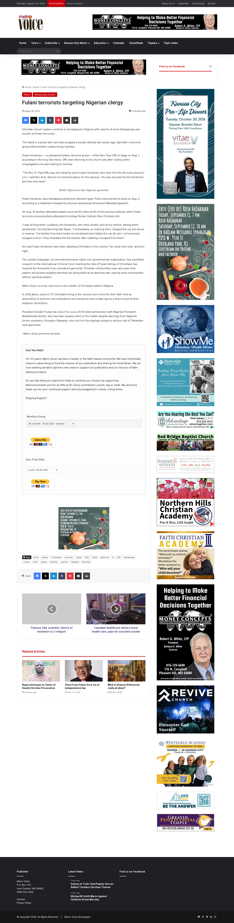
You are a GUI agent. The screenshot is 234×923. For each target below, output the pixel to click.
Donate (211, 3)
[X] (33, 120)
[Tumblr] (50, 120)
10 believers (44, 298)
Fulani (94, 557)
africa (35, 557)
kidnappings (129, 557)
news (35, 562)
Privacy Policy (24, 902)
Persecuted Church (45, 94)
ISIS (118, 557)
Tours (34, 43)
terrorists (86, 562)
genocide (105, 557)
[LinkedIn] (42, 120)
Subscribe (183, 3)
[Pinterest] (58, 120)
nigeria (44, 562)
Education (100, 43)
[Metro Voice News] (30, 22)
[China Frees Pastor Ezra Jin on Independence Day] (84, 670)
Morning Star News (49, 159)
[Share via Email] (66, 120)
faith (87, 557)
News (36, 87)
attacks (45, 557)
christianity (56, 557)
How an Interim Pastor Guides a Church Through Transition (98, 3)
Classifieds (136, 43)
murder (26, 562)
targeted (75, 562)
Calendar (118, 43)
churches (69, 557)
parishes (54, 562)
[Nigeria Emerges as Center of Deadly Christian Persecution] (41, 670)
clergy (79, 557)
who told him (77, 320)
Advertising (198, 3)
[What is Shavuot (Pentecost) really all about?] (126, 670)
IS (113, 557)
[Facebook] (25, 120)
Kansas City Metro (75, 43)
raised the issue (67, 311)
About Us (167, 3)
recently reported (48, 285)
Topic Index (171, 43)
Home (22, 43)
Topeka (152, 43)
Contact (21, 899)
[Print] (74, 120)
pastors (64, 562)
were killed (99, 294)
